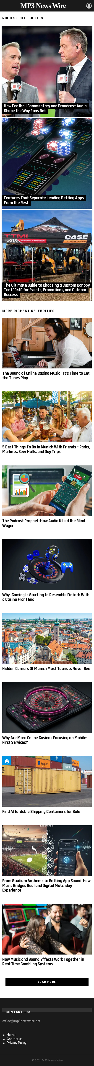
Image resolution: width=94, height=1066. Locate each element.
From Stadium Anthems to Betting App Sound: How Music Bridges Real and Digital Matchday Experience (46, 885)
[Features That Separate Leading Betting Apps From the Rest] (47, 163)
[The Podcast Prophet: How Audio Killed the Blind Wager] (47, 490)
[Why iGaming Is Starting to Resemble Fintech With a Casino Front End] (47, 564)
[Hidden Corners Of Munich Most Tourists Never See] (47, 638)
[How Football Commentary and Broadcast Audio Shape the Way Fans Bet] (47, 71)
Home (11, 1035)
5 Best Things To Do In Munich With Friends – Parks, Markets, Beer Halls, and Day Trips (46, 449)
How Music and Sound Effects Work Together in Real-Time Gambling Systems (43, 962)
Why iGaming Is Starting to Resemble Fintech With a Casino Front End (45, 597)
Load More (47, 982)
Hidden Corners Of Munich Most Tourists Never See (46, 669)
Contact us (14, 1039)
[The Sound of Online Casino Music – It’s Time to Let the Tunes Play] (47, 343)
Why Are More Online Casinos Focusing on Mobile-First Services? (44, 740)
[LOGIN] (89, 5)
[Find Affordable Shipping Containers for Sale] (47, 781)
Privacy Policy (16, 1043)
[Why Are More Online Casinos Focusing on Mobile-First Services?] (47, 707)
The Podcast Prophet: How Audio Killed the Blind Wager (43, 523)
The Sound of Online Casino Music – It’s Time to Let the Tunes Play (46, 376)
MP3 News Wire (43, 5)
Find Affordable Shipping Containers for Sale (41, 812)
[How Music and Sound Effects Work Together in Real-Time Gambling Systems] (47, 929)
